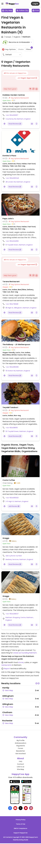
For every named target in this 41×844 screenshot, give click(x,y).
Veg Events (20, 746)
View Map (8, 690)
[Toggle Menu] (2, 3)
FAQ (20, 761)
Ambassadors (20, 743)
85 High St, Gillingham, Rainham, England (21, 308)
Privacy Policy (20, 820)
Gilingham (7, 704)
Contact (20, 764)
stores (21, 662)
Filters (29, 48)
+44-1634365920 (12, 498)
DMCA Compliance (20, 828)
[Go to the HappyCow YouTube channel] (15, 808)
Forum (20, 748)
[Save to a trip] (32, 124)
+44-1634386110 (12, 428)
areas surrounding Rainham (25, 653)
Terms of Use (20, 824)
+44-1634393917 (12, 115)
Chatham (7, 712)
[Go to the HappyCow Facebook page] (10, 808)
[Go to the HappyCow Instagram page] (31, 808)
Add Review (13, 506)
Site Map (20, 769)
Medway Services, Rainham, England (19, 559)
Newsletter (20, 751)
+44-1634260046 (12, 178)
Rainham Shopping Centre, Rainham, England (20, 618)
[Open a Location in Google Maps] (4, 124)
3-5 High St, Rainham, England (17, 501)
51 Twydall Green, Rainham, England (19, 245)
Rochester (7, 720)
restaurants (6, 665)
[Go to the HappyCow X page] (21, 808)
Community (20, 737)
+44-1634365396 (12, 367)
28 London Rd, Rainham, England (18, 182)
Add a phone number (14, 556)
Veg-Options (10, 49)
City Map (8, 10)
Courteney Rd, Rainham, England (18, 119)
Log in (35, 3)
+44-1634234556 (12, 241)
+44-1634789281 (12, 304)
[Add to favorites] (36, 124)
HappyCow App (20, 774)
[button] (36, 683)
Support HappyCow (20, 833)
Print (37, 10)
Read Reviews (14, 124)
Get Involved (20, 753)
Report (7, 668)
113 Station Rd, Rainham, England (18, 371)
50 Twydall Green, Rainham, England (19, 431)
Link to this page (8, 672)
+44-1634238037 (12, 614)
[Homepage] (12, 3)
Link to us (20, 767)
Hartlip (5, 687)
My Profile (20, 740)
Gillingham (8, 696)
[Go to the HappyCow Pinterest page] (26, 808)
